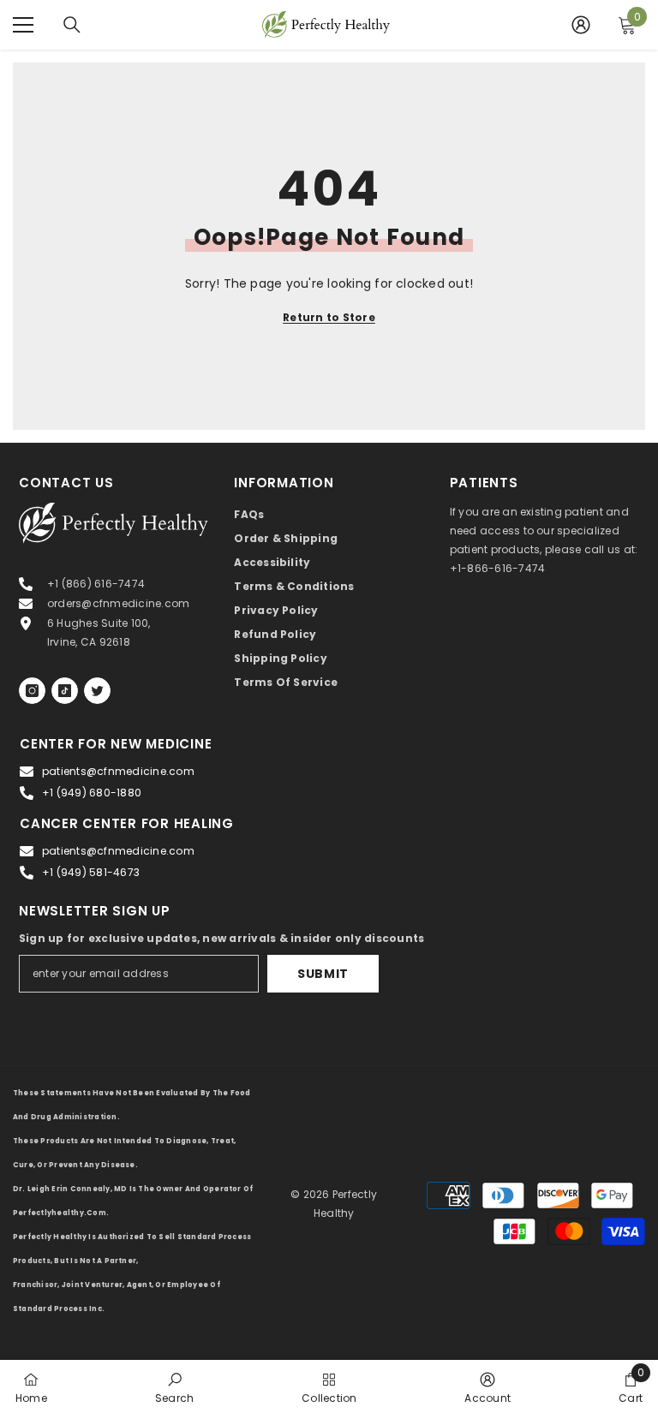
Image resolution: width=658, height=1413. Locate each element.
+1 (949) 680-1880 (91, 792)
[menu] (23, 25)
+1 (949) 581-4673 (91, 872)
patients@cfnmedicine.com (118, 771)
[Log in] (581, 25)
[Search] (72, 25)
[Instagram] (32, 690)
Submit (323, 973)
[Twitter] (97, 690)
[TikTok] (64, 690)
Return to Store (329, 317)
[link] (174, 1386)
